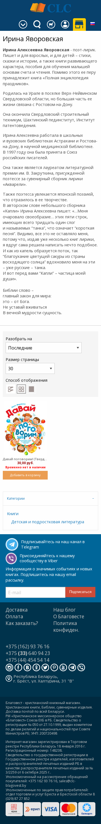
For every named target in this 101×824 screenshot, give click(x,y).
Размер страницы (22, 359)
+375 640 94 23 (28, 653)
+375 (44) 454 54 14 (27, 660)
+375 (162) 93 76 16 (27, 646)
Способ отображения (26, 380)
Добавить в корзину (25, 475)
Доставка (17, 610)
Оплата (14, 616)
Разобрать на (19, 338)
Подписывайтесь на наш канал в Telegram (53, 544)
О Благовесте (68, 616)
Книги (13, 513)
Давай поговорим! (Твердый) (25, 459)
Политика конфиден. (66, 626)
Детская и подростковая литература (47, 521)
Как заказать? (22, 623)
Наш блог (64, 610)
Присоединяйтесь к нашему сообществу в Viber (47, 558)
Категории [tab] (16, 498)
